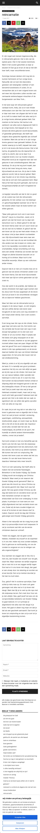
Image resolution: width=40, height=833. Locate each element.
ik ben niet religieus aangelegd (14, 762)
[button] (3, 3)
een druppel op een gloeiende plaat (15, 734)
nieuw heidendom (9, 790)
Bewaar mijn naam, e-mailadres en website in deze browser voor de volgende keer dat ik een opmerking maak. (20, 683)
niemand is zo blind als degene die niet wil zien (19, 787)
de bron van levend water (12, 722)
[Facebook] (4, 23)
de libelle (6, 731)
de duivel (6, 728)
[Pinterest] (13, 23)
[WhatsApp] (18, 23)
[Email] (23, 23)
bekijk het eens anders (13, 8)
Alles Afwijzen (20, 828)
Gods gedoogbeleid (10, 747)
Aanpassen (20, 823)
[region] (20, 814)
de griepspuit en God (10, 715)
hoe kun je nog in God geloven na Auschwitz (18, 759)
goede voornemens (9, 750)
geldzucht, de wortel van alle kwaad (15, 737)
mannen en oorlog (9, 775)
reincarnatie (7, 793)
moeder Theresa (9, 778)
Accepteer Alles (20, 817)
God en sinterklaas (9, 740)
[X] (9, 23)
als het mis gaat (8, 719)
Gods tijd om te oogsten (11, 725)
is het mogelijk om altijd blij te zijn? (15, 771)
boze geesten (7, 743)
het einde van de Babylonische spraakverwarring (20, 756)
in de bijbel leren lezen (11, 765)
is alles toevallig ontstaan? (12, 768)
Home (4, 8)
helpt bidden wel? (9, 753)
